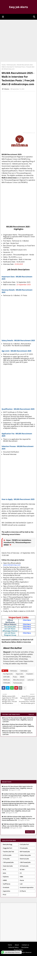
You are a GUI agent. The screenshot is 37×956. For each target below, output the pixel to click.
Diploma (6, 877)
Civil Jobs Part (24, 844)
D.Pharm (23, 891)
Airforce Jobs (7, 855)
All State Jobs (24, 866)
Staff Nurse (6, 884)
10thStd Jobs (13, 671)
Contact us (25, 945)
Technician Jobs (11, 65)
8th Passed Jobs (25, 851)
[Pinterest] (16, 688)
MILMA (22, 677)
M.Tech (22, 869)
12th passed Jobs (8, 862)
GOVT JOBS (6, 677)
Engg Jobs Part (7, 848)
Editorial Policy (13, 947)
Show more (30, 832)
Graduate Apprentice (26, 887)
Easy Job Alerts (18, 7)
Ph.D (4, 894)
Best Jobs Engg (7, 844)
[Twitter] (8, 688)
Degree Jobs (19, 674)
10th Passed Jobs (25, 862)
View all (31, 714)
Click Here (27, 620)
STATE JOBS (6, 683)
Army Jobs (6, 859)
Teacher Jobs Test (8, 851)
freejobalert (29, 674)
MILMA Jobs (6, 680)
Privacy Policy (18, 950)
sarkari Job (30, 680)
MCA (4, 873)
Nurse (22, 880)
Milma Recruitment (18, 680)
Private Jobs (24, 848)
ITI (21, 873)
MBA (21, 877)
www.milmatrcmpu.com (11, 565)
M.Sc (4, 869)
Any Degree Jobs (8, 674)
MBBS (5, 880)
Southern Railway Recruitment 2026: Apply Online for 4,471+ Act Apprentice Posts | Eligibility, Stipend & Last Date (18, 726)
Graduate (6, 887)
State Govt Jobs (8, 866)
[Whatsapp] (12, 688)
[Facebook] (3, 688)
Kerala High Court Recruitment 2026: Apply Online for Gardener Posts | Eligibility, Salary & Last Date (17, 732)
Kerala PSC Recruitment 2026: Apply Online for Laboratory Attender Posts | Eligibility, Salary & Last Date (17, 719)
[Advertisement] (18, 40)
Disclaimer (25, 947)
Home (3, 65)
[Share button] (24, 688)
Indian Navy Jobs (25, 855)
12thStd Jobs (23, 671)
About (17, 945)
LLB (21, 884)
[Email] (20, 688)
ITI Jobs (15, 677)
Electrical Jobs (24, 859)
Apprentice (6, 891)
